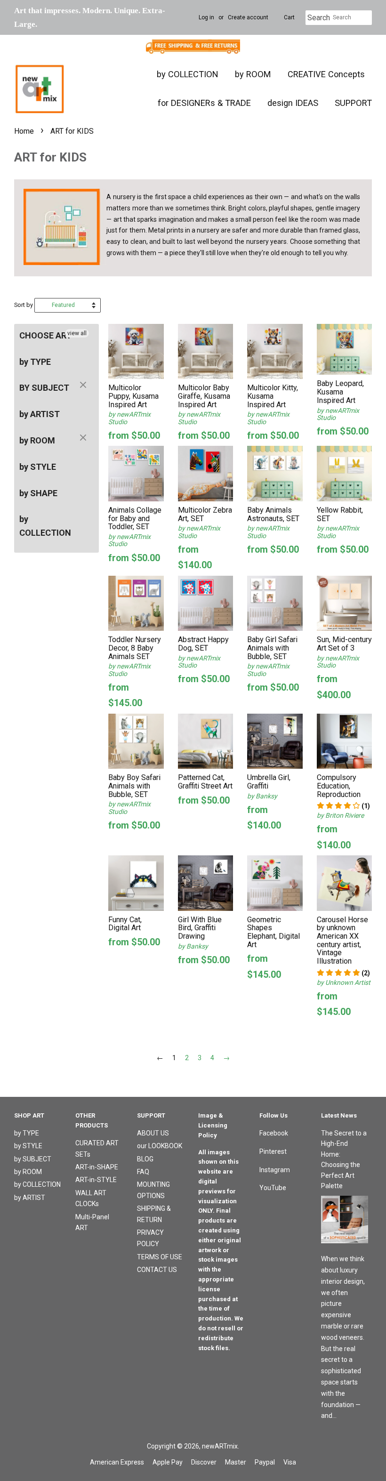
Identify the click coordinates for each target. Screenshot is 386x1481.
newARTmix (220, 1446)
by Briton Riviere (340, 815)
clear (84, 385)
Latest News (339, 1115)
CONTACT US (157, 1269)
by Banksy (262, 796)
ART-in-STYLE (96, 1179)
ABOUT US (153, 1133)
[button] (343, 806)
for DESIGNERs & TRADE (204, 103)
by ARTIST (39, 414)
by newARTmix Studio (129, 417)
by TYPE (35, 362)
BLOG (145, 1159)
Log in (206, 17)
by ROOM (253, 74)
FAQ (143, 1171)
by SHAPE (38, 493)
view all (77, 333)
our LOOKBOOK (159, 1146)
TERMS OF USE (159, 1257)
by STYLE (37, 467)
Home (24, 131)
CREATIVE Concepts (326, 74)
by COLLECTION (187, 74)
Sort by (23, 304)
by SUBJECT (32, 1159)
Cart (289, 17)
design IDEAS (292, 103)
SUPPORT (353, 103)
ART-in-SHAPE (96, 1167)
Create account (248, 17)
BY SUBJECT (44, 388)
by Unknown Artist (343, 982)
